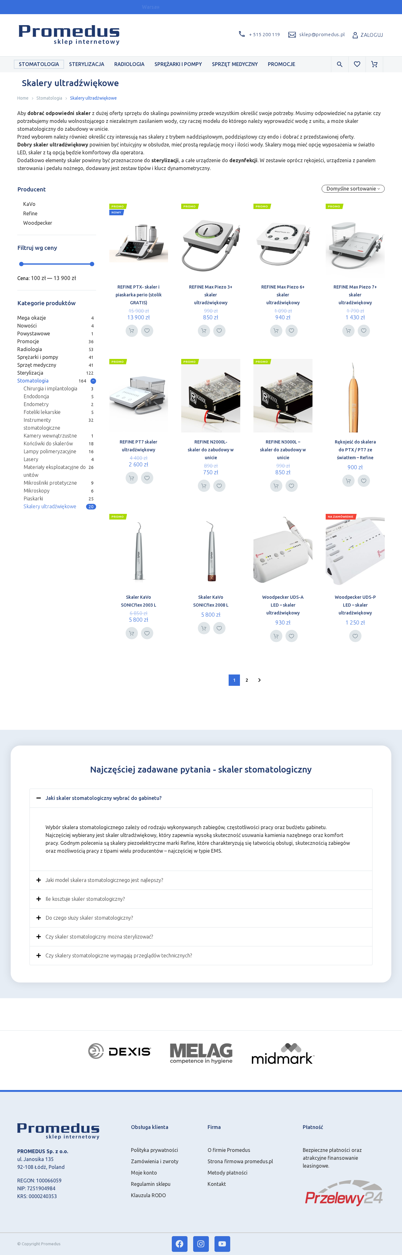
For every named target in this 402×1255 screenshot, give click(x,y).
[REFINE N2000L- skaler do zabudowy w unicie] (210, 396)
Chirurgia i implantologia (50, 388)
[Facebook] (179, 1244)
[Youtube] (222, 1244)
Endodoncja (36, 396)
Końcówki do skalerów (48, 443)
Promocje (281, 64)
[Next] (259, 680)
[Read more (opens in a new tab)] (316, 35)
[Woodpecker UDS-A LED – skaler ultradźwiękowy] (282, 551)
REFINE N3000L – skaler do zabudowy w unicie (283, 449)
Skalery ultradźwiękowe (50, 506)
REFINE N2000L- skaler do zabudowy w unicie (211, 449)
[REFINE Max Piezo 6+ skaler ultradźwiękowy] (282, 241)
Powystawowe (33, 333)
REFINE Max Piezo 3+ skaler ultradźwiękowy (210, 294)
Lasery (31, 459)
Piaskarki (33, 498)
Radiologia (129, 64)
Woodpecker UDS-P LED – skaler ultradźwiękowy (355, 605)
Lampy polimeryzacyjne (50, 451)
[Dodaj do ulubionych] (147, 331)
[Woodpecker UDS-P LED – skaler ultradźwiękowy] (355, 551)
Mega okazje (31, 318)
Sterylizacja (86, 64)
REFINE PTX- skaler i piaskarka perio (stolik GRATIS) (139, 294)
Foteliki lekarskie (42, 412)
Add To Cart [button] (132, 331)
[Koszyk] (374, 64)
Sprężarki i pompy (178, 64)
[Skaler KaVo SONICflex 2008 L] (210, 551)
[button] (258, 35)
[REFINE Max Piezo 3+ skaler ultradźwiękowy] (210, 241)
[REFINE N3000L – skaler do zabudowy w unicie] (282, 396)
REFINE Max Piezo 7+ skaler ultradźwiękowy (355, 294)
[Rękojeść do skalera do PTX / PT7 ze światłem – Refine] (355, 396)
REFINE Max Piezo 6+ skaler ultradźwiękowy (283, 294)
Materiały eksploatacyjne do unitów (55, 471)
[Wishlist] (357, 64)
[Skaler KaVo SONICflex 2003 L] (138, 551)
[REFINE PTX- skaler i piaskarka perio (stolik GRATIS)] (138, 241)
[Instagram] (201, 1244)
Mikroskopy (37, 490)
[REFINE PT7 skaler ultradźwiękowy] (138, 396)
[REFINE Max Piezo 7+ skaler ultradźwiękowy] (355, 241)
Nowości (27, 325)
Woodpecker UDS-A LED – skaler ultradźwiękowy (283, 605)
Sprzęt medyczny (235, 64)
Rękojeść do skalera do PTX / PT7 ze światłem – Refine (355, 449)
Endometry (36, 404)
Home (23, 98)
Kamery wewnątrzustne (50, 435)
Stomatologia (39, 64)
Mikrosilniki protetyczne (50, 483)
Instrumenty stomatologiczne (42, 424)
